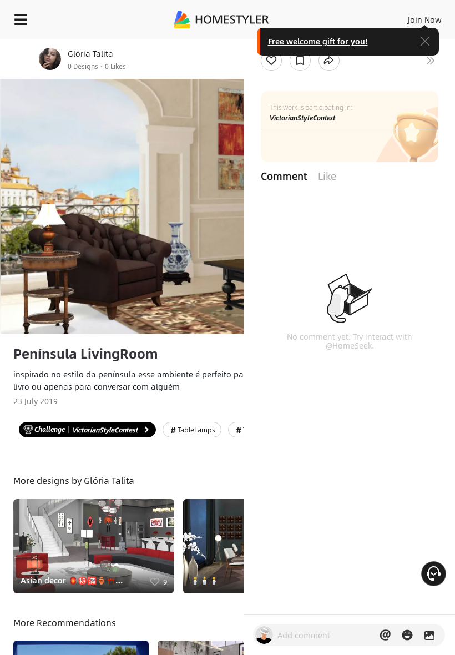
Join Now (425, 19)
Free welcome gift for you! (318, 41)
